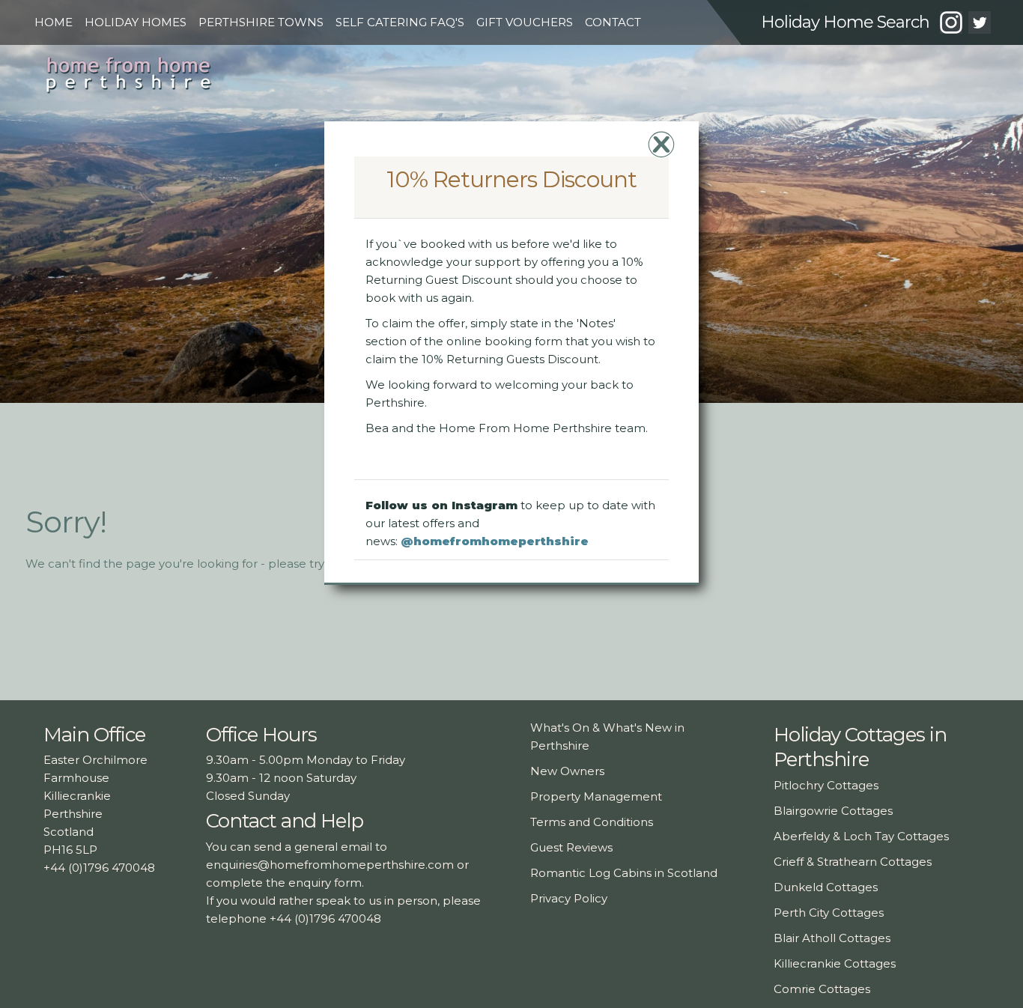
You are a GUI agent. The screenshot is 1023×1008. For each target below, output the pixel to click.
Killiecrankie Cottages (835, 963)
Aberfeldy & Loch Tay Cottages (861, 836)
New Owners (567, 771)
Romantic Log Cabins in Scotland (623, 873)
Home (53, 22)
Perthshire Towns (261, 22)
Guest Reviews (571, 847)
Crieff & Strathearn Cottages (853, 861)
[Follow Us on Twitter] (979, 25)
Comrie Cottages (822, 989)
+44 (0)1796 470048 (99, 867)
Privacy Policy (568, 898)
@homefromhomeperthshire (495, 540)
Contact (613, 22)
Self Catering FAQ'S (400, 22)
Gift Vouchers (524, 22)
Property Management (596, 796)
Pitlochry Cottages (826, 785)
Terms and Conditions (591, 822)
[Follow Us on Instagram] (951, 25)
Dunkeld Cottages (826, 887)
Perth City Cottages (829, 912)
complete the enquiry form (284, 882)
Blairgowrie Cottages (833, 811)
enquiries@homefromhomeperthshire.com (330, 864)
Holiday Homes (135, 22)
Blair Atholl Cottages (832, 938)
